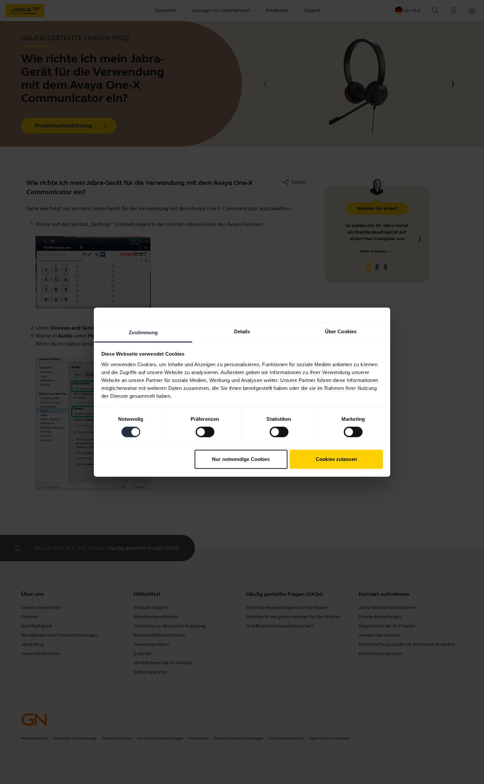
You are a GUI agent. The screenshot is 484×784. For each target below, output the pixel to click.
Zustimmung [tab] (143, 332)
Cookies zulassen (336, 459)
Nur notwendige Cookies (241, 459)
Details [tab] (242, 331)
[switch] (205, 432)
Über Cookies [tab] (341, 331)
